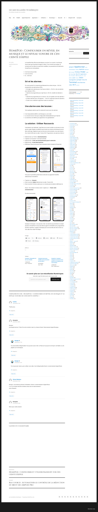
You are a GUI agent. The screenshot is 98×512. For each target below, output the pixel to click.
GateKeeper (72, 179)
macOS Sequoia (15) (74, 234)
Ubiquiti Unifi (71, 17)
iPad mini (72, 211)
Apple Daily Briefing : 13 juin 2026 (76, 115)
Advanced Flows (73, 124)
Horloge (71, 197)
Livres (71, 220)
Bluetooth (87, 69)
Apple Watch (72, 144)
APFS (71, 134)
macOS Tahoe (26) (74, 237)
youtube (77, 85)
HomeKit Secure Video (74, 183)
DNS (70, 72)
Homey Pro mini (73, 195)
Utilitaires (43, 17)
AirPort (71, 130)
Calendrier (72, 161)
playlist (73, 77)
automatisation (72, 69)
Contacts (72, 164)
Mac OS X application (81, 74)
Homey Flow (72, 190)
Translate (78, 93)
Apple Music (72, 140)
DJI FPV (71, 168)
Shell (71, 273)
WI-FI (74, 85)
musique (71, 251)
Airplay (71, 127)
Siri (70, 274)
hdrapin (17, 340)
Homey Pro (72, 193)
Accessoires (72, 123)
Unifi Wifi (72, 290)
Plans (71, 259)
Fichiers (77, 72)
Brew (71, 158)
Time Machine (73, 281)
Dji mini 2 (72, 171)
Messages (72, 245)
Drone (71, 173)
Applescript (79, 66)
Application (35, 17)
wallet (71, 293)
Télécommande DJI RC (74, 279)
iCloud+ (71, 206)
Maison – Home (73, 241)
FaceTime (72, 175)
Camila (15, 301)
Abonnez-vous (55, 279)
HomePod (11, 64)
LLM (71, 221)
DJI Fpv (71, 169)
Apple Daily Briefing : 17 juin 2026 (76, 105)
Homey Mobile (73, 192)
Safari (81, 78)
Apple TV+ (72, 143)
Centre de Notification (74, 162)
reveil (10, 66)
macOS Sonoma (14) (74, 235)
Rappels (71, 266)
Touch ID (72, 283)
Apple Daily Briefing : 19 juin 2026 (76, 100)
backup (77, 69)
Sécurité (60, 17)
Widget (71, 297)
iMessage (72, 207)
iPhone (71, 214)
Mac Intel (72, 225)
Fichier (71, 176)
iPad (72, 74)
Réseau (77, 77)
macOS (71, 232)
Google (87, 72)
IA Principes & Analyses (74, 202)
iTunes (71, 216)
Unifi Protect (72, 288)
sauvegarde (72, 80)
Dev (71, 165)
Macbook (72, 231)
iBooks (71, 203)
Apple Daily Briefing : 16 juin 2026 (76, 108)
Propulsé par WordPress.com (28, 497)
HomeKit (72, 182)
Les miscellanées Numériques (23, 10)
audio (71, 150)
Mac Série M (72, 230)
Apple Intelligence (73, 138)
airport (71, 67)
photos (70, 77)
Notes (71, 255)
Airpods (71, 129)
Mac (10, 17)
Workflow (72, 298)
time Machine (81, 82)
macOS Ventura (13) (74, 238)
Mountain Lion (80, 75)
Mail (77, 75)
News (71, 253)
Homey (71, 186)
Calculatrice (72, 159)
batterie (81, 69)
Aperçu (71, 133)
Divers (71, 166)
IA (64, 17)
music (85, 75)
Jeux (71, 217)
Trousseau (72, 286)
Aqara (86, 67)
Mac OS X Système (72, 75)
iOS (14, 17)
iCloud (71, 204)
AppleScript (72, 145)
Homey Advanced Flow (74, 188)
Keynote (71, 218)
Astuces (71, 148)
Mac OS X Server (73, 227)
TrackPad (72, 284)
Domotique (52, 17)
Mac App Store (73, 224)
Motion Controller (73, 249)
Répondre (12, 314)
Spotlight (72, 277)
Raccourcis (15, 64)
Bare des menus (73, 154)
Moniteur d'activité (73, 248)
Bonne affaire (72, 157)
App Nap (72, 136)
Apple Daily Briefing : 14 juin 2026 (76, 113)
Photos (71, 258)
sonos (71, 276)
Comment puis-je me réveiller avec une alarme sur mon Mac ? (43, 260)
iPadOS (18, 17)
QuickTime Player (73, 263)
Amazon (71, 131)
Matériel (71, 242)
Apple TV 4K (72, 141)
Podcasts (72, 260)
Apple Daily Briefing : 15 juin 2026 (76, 110)
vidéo (70, 85)
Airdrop (71, 126)
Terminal (73, 82)
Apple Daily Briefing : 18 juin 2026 (76, 102)
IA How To (72, 200)
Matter (71, 244)
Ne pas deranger (73, 252)
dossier (72, 72)
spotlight (79, 80)
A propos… (79, 17)
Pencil (71, 256)
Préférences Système (74, 262)
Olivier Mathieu (17, 379)
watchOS (72, 294)
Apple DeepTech (26, 17)
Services (71, 272)
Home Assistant (73, 180)
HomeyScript (72, 196)
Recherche (71, 51)
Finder (83, 72)
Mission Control (73, 246)
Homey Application (74, 189)
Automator (72, 152)
